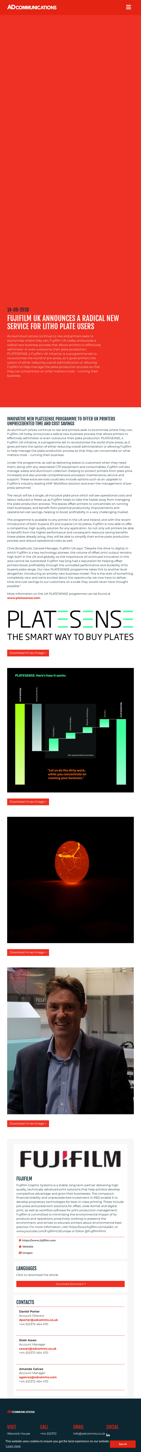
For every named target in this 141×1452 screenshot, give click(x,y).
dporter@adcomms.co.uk (38, 1320)
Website (27, 1246)
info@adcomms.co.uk (89, 1433)
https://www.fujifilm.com (38, 1240)
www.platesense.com (23, 598)
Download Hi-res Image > (28, 653)
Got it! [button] (123, 1444)
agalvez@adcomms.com (38, 1377)
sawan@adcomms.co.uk (37, 1348)
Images (27, 1252)
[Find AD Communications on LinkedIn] (110, 1436)
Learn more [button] (13, 1446)
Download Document (69, 1284)
